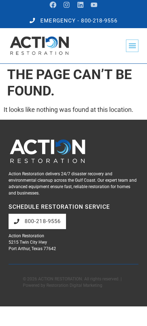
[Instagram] (66, 5)
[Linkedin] (80, 5)
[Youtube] (94, 5)
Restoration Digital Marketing (74, 285)
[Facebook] (53, 5)
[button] (132, 46)
